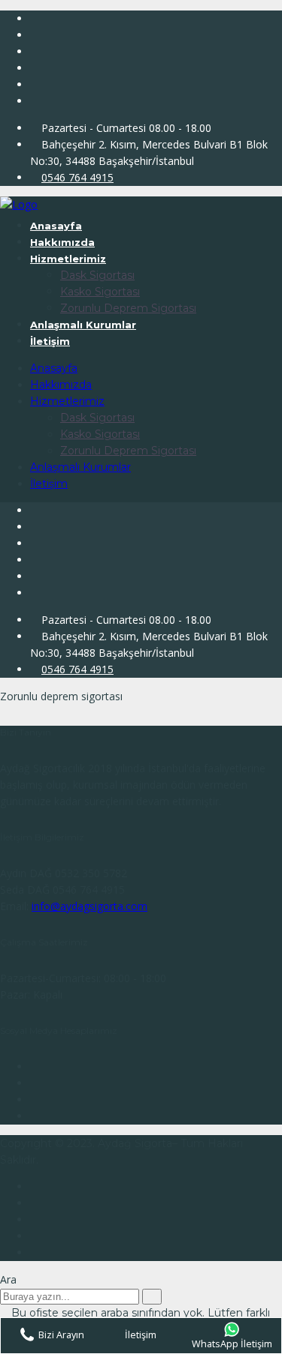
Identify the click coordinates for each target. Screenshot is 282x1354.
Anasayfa (56, 226)
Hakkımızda (62, 242)
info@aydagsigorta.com (89, 906)
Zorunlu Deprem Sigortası (128, 308)
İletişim (50, 341)
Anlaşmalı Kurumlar (83, 325)
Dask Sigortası (97, 275)
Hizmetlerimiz (68, 259)
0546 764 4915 (77, 177)
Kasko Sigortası (100, 291)
